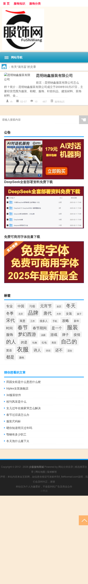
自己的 (69, 341)
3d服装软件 (13, 395)
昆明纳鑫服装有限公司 (54, 75)
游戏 (53, 334)
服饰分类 (35, 3)
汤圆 (43, 334)
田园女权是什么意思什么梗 (23, 382)
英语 (9, 350)
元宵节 (46, 305)
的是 (24, 342)
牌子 (65, 334)
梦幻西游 (27, 334)
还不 (59, 349)
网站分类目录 (65, 466)
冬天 (71, 305)
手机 (55, 321)
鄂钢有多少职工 (16, 434)
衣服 (23, 348)
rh (11, 101)
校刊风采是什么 (16, 401)
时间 (9, 327)
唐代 (47, 313)
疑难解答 (52, 471)
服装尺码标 (13, 421)
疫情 (77, 334)
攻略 (65, 320)
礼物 (34, 342)
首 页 (6, 3)
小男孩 (44, 490)
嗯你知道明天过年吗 (19, 428)
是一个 (57, 327)
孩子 (79, 313)
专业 (9, 305)
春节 (23, 327)
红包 (44, 342)
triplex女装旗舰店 (17, 388)
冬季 (10, 313)
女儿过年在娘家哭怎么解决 (23, 408)
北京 (20, 313)
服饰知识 (19, 3)
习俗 (32, 306)
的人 (11, 341)
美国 (54, 342)
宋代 (10, 320)
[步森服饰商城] (44, 29)
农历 (59, 306)
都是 (10, 357)
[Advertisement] (44, 540)
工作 (32, 321)
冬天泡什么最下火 (17, 441)
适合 (70, 350)
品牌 (33, 312)
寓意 (22, 321)
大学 (58, 313)
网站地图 (40, 471)
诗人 (37, 349)
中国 (21, 306)
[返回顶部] (83, 520)
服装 (72, 327)
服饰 (9, 334)
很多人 (44, 321)
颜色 (21, 357)
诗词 (48, 350)
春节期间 (40, 327)
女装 (69, 313)
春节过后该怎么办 (17, 414)
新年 (76, 321)
